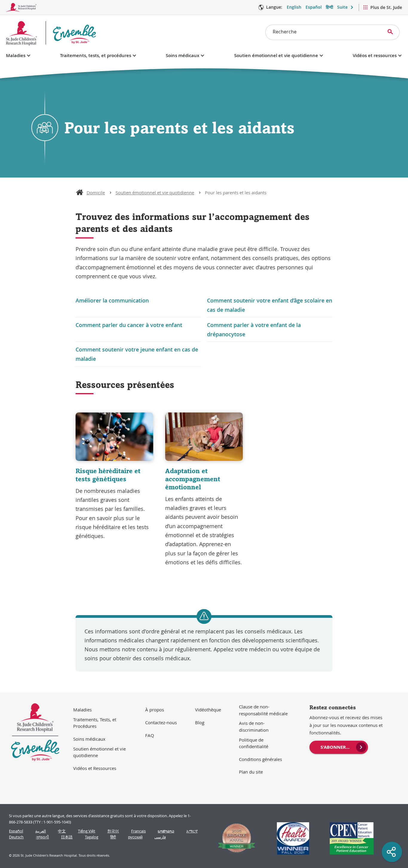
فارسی (160, 837)
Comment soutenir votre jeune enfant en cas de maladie (137, 354)
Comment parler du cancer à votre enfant (129, 324)
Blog (199, 722)
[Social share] (392, 852)
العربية (40, 831)
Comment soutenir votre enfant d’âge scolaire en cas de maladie (269, 305)
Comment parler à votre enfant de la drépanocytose (254, 329)
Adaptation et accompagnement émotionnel (192, 479)
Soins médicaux (182, 55)
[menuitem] (338, 746)
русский (135, 837)
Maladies (15, 55)
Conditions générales (260, 759)
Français (138, 831)
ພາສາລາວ (166, 831)
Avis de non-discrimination (254, 726)
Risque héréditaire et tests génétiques (108, 475)
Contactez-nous (161, 722)
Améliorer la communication (112, 300)
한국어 (113, 831)
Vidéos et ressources (375, 55)
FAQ (149, 735)
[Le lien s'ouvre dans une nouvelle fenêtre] (234, 838)
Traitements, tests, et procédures (95, 55)
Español (314, 7)
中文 (62, 831)
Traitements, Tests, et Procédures (94, 722)
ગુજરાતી (42, 837)
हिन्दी (329, 7)
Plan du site (251, 772)
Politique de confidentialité (253, 743)
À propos (154, 710)
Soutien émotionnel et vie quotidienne (276, 55)
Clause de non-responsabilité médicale (263, 710)
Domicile (96, 192)
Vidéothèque (208, 710)
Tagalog (91, 837)
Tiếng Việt (86, 831)
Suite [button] (342, 7)
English (294, 7)
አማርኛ (192, 831)
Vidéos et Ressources (94, 768)
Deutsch (16, 837)
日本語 (67, 837)
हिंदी (113, 837)
